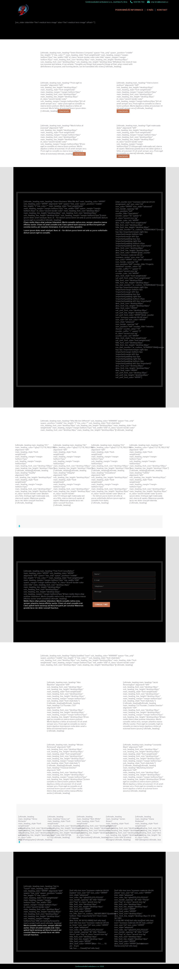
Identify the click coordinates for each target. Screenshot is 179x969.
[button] (19, 526)
